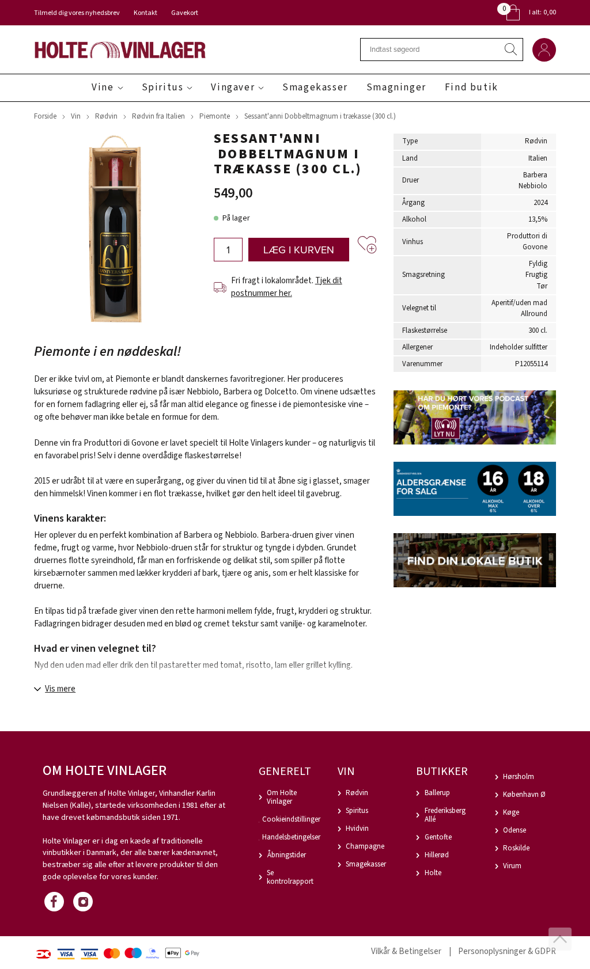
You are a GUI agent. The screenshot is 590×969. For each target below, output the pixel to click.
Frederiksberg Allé (445, 814)
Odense (514, 830)
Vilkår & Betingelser (406, 951)
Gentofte (438, 837)
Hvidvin (357, 828)
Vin (76, 116)
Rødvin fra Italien (158, 116)
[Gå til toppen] (560, 939)
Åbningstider (286, 855)
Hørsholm (518, 777)
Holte (433, 873)
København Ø (524, 794)
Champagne (365, 846)
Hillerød (437, 855)
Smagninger (396, 87)
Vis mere (60, 689)
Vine (103, 87)
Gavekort (184, 13)
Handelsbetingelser (291, 837)
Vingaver (233, 87)
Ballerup (437, 793)
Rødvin (106, 116)
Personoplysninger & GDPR (507, 951)
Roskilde (516, 848)
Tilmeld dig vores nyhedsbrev (77, 13)
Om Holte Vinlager (282, 797)
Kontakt (145, 13)
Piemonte (214, 116)
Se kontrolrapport (290, 877)
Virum (512, 866)
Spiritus (163, 87)
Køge (511, 812)
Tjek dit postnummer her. (286, 287)
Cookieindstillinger (291, 819)
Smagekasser (315, 87)
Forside (45, 116)
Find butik (471, 87)
